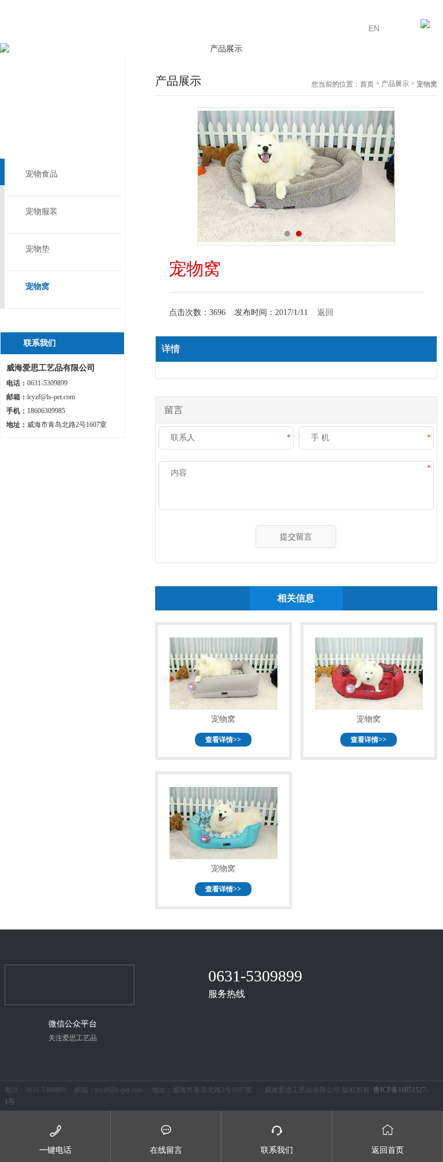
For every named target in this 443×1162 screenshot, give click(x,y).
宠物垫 (37, 249)
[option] (221, 49)
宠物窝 (37, 286)
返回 (325, 312)
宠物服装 (41, 211)
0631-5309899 (255, 976)
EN (374, 28)
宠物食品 (41, 174)
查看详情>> (223, 740)
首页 (367, 84)
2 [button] (299, 234)
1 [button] (287, 234)
